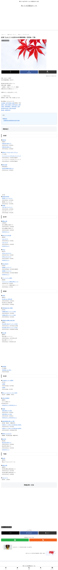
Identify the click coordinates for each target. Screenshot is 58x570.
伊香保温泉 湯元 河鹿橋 (7, 308)
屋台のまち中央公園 (6, 235)
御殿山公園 (4, 221)
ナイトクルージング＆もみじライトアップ (11, 155)
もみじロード (5, 477)
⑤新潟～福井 (11, 104)
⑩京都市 (3, 108)
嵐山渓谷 (4, 439)
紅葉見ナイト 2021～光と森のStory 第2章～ (12, 428)
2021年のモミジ (5, 231)
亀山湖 (3, 458)
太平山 (3, 249)
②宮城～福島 (11, 103)
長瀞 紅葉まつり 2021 (7, 414)
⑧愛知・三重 (10, 106)
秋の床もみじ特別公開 (7, 299)
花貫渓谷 (4, 140)
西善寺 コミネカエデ (6, 433)
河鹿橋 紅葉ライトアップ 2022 (9, 311)
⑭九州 (8, 110)
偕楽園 (3, 205)
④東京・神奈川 (4, 104)
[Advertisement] (29, 20)
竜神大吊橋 (4, 164)
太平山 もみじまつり (6, 253)
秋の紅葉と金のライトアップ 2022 (10, 324)
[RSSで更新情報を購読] (43, 540)
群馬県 (11, 120)
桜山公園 (4, 332)
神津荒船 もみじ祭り (6, 370)
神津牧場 (4, 366)
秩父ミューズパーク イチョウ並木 (9, 392)
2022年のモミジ (5, 246)
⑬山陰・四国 (4, 110)
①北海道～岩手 (4, 103)
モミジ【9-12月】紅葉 (7, 527)
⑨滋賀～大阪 (17, 106)
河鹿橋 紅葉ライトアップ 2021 (9, 315)
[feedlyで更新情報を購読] (15, 540)
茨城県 (5, 120)
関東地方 (5, 118)
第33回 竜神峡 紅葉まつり (8, 168)
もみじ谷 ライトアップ (7, 207)
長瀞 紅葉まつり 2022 (7, 410)
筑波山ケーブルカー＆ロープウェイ (10, 152)
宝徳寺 (3, 295)
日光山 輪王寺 (5, 263)
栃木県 (8, 120)
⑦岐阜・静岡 (4, 106)
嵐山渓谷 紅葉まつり (6, 442)
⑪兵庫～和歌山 (8, 108)
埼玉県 (14, 120)
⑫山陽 (14, 108)
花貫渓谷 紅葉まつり (6, 143)
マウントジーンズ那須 (7, 278)
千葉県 (18, 120)
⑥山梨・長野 (18, 104)
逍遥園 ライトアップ (6, 267)
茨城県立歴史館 (5, 196)
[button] (47, 72)
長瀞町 (3, 408)
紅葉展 (3, 384)
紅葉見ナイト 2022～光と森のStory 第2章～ (12, 424)
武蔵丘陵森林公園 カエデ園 (8, 421)
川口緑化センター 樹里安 (7, 380)
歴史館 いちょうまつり (7, 198)
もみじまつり (5, 239)
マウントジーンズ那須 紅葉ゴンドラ (10, 281)
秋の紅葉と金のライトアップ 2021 (10, 327)
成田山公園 (4, 465)
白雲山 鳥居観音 (5, 398)
